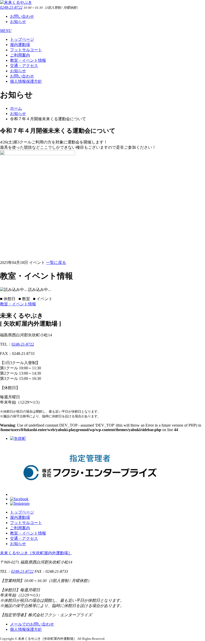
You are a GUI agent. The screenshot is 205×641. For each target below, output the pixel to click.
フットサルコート (26, 50)
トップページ (22, 39)
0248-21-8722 (11, 7)
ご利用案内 (20, 55)
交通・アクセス (24, 65)
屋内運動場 (20, 44)
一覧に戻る (56, 262)
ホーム (16, 108)
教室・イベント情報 (28, 60)
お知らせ (18, 21)
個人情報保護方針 (26, 81)
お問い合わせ (22, 16)
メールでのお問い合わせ (32, 624)
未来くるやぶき (36, 553)
